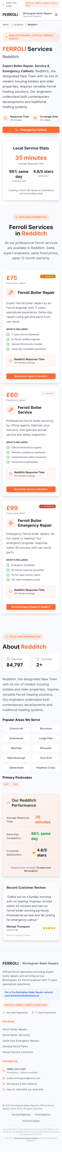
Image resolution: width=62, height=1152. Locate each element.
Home (6, 24)
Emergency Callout (34, 129)
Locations (18, 24)
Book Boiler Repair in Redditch (31, 376)
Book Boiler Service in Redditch (31, 489)
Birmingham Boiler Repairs (37, 13)
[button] (56, 15)
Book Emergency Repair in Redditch (31, 606)
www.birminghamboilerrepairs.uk (22, 995)
